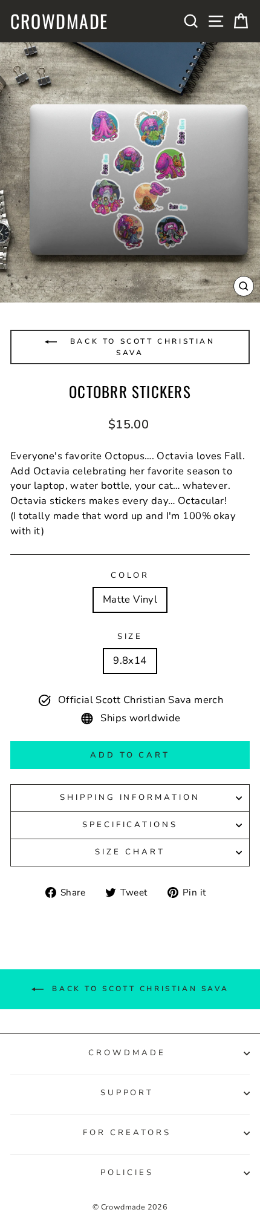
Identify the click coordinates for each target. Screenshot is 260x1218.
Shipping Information (130, 797)
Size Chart (130, 851)
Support (127, 1092)
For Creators (127, 1132)
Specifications (130, 824)
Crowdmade (59, 21)
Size (130, 636)
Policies (127, 1172)
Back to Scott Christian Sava (140, 347)
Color (130, 575)
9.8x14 (129, 660)
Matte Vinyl (130, 599)
